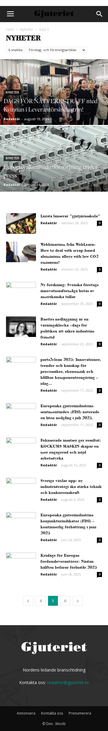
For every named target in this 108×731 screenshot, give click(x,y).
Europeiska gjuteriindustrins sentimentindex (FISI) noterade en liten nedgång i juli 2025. (69, 411)
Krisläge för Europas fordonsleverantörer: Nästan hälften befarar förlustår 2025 (68, 561)
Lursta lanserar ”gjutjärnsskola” (70, 216)
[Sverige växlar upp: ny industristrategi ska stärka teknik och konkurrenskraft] (21, 488)
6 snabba (15, 50)
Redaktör (12, 119)
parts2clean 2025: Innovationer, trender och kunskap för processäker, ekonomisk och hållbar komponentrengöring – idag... (70, 371)
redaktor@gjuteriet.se (68, 682)
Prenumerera (80, 713)
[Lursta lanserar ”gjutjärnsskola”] (21, 223)
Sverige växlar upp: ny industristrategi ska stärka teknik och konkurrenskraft (71, 486)
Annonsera (26, 713)
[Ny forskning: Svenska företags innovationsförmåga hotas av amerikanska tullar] (21, 292)
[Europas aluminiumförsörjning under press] (54, 172)
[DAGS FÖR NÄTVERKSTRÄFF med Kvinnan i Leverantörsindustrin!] (54, 105)
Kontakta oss (52, 713)
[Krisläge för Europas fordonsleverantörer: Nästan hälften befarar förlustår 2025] (21, 563)
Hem (10, 29)
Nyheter (26, 29)
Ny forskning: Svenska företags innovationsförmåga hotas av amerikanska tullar (69, 290)
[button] (99, 14)
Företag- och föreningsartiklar (53, 50)
